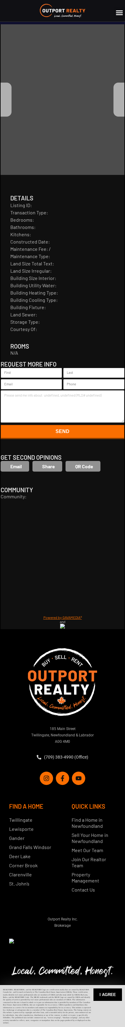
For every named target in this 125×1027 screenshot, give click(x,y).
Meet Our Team (87, 850)
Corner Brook (23, 865)
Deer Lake (20, 856)
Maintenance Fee (28, 249)
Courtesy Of (22, 329)
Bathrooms (22, 227)
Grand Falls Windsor (30, 847)
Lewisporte (21, 829)
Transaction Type (28, 212)
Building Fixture (27, 307)
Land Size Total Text (31, 263)
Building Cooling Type (33, 300)
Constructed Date (29, 241)
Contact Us (83, 889)
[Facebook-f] (62, 778)
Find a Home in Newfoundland (87, 823)
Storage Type (24, 322)
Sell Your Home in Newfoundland (90, 838)
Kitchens (19, 234)
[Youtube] (78, 778)
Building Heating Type (33, 292)
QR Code (84, 466)
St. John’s (19, 883)
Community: (13, 496)
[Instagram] (46, 778)
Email (16, 466)
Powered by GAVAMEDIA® (62, 617)
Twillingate (20, 820)
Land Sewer (22, 314)
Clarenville (20, 874)
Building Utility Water (32, 285)
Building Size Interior (32, 278)
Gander (17, 838)
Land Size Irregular (30, 271)
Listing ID (20, 205)
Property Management (85, 877)
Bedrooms (21, 220)
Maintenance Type (29, 256)
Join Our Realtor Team (89, 862)
